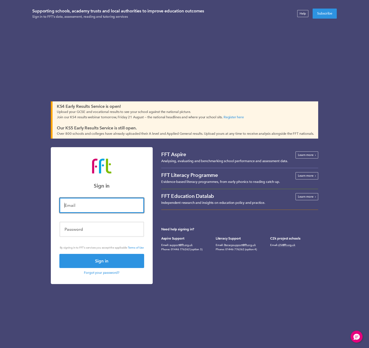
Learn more (305, 155)
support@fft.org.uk (181, 245)
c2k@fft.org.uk (286, 245)
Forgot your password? (101, 273)
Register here (234, 117)
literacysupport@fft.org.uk (240, 245)
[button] (357, 337)
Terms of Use (136, 247)
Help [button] (303, 13)
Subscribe (324, 13)
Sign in (101, 261)
